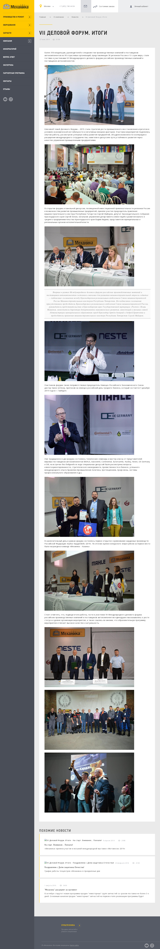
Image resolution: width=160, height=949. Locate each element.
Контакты (7, 81)
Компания (7, 41)
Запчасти (7, 33)
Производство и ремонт (13, 17)
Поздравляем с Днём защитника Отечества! (64, 867)
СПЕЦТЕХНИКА (68, 925)
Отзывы (6, 89)
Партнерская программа (13, 73)
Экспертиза (8, 65)
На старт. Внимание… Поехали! (58, 845)
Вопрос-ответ (9, 57)
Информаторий (9, 49)
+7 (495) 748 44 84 (67, 6)
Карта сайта (74, 945)
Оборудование (9, 25)
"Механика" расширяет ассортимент (60, 889)
